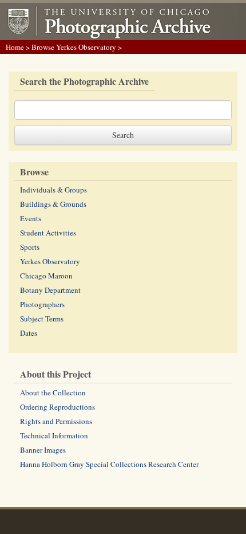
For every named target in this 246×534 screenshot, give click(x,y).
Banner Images (43, 450)
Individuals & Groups (53, 189)
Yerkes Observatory (50, 261)
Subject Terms (42, 318)
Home (15, 47)
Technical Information (54, 435)
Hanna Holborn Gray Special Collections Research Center (109, 464)
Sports (29, 247)
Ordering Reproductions (57, 407)
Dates (28, 333)
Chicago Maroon (46, 275)
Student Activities (48, 232)
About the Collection (53, 392)
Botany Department (50, 290)
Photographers (42, 304)
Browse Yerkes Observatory (73, 47)
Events (30, 218)
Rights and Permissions (56, 421)
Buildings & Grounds (53, 204)
